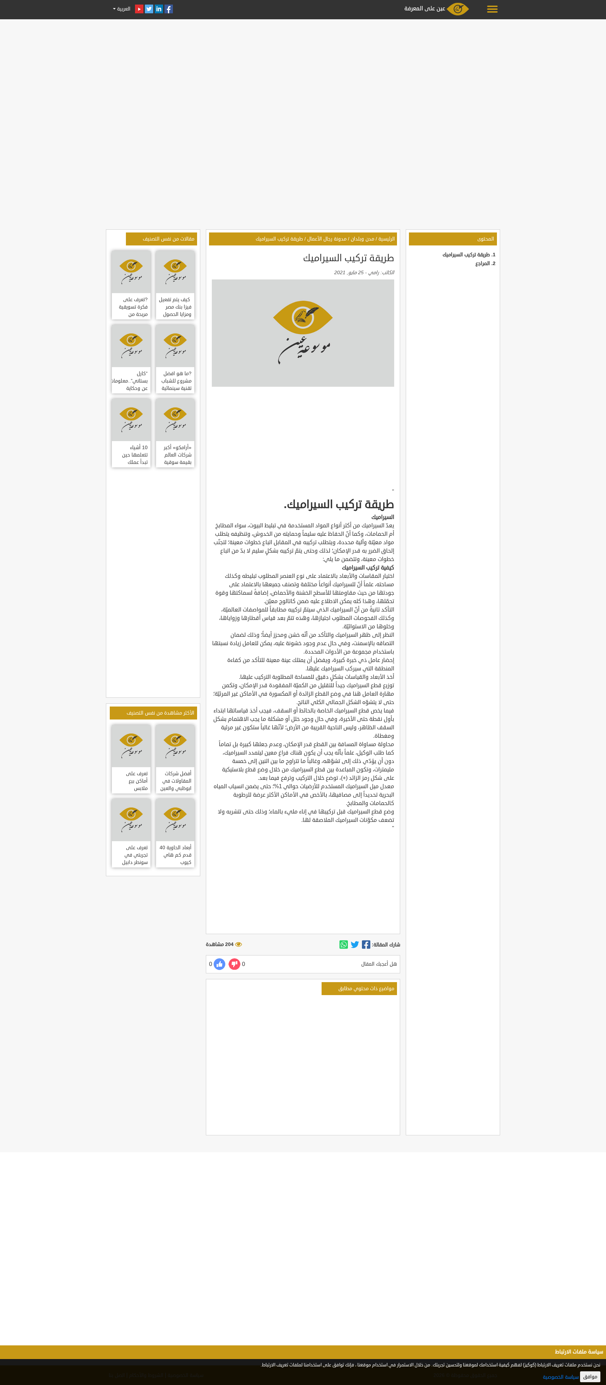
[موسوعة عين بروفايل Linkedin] (159, 9)
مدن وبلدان (362, 239)
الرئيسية (386, 239)
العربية (123, 9)
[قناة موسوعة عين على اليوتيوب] (139, 9)
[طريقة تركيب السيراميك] (366, 945)
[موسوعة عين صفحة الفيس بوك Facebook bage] (168, 9)
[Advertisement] (303, 71)
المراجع (483, 263)
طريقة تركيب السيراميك (466, 254)
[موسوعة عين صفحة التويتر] (149, 9)
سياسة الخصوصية (561, 1377)
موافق (590, 1376)
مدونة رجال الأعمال (326, 239)
